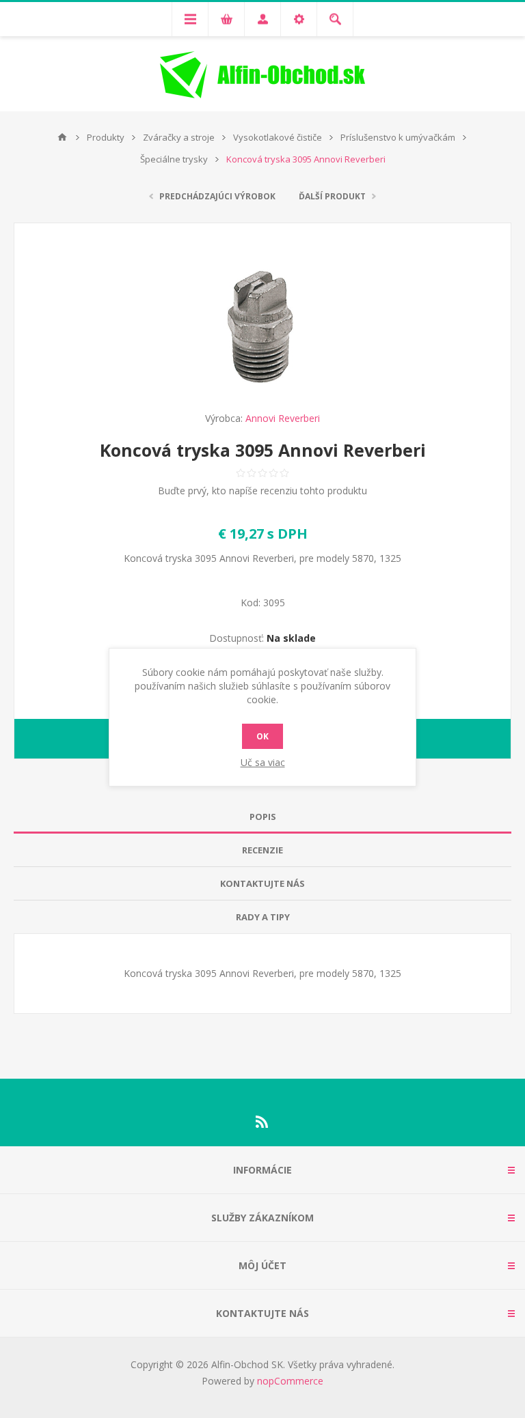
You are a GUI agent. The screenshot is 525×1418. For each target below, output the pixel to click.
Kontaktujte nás (262, 883)
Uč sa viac (263, 762)
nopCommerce (290, 1380)
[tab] (262, 817)
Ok (262, 736)
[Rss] (262, 1122)
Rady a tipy (263, 917)
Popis (263, 816)
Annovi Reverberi (282, 418)
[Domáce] (62, 137)
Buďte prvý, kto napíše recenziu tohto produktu (262, 490)
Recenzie (262, 850)
